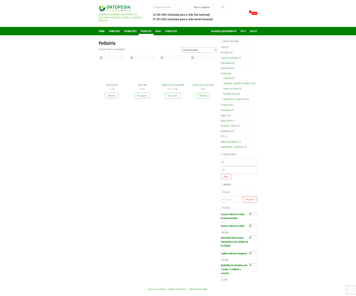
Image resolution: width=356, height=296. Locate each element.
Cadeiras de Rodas (231, 88)
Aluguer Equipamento (229, 141)
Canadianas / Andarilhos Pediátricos (237, 83)
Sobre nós (114, 31)
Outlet (253, 31)
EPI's (243, 31)
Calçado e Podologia (229, 57)
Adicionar (111, 95)
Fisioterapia (225, 110)
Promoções (130, 31)
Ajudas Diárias (226, 120)
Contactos (171, 31)
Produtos (146, 31)
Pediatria (224, 73)
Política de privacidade (198, 289)
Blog (158, 31)
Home (102, 31)
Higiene (224, 115)
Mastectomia (226, 68)
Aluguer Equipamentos (224, 31)
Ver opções (142, 95)
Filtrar (226, 176)
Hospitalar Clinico (230, 93)
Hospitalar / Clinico (228, 125)
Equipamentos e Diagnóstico (234, 99)
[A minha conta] (244, 13)
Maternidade (226, 63)
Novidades (225, 52)
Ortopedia (227, 78)
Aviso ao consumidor (157, 289)
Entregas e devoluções (177, 289)
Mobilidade (225, 131)
